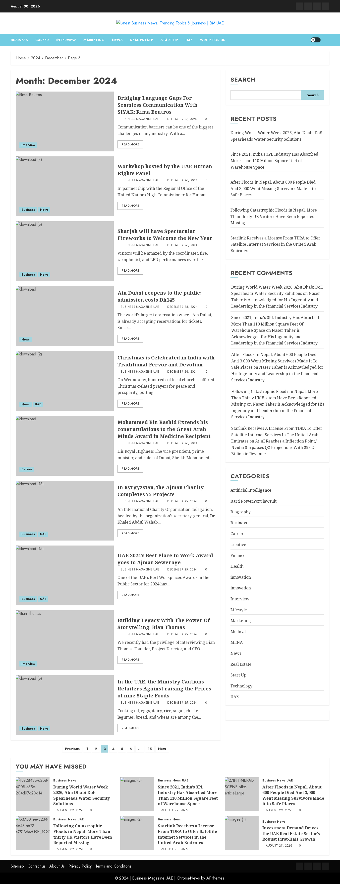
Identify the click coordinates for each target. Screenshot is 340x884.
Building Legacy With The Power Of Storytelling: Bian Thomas (163, 624)
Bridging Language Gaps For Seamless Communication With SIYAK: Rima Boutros (157, 105)
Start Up (169, 39)
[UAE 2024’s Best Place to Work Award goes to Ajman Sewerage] (65, 575)
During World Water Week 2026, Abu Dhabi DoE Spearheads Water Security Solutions (276, 136)
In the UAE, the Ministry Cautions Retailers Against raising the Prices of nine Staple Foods (164, 688)
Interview (66, 39)
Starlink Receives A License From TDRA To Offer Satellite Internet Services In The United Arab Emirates (276, 435)
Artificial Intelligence (250, 490)
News (117, 39)
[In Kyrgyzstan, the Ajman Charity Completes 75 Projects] (65, 511)
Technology (241, 686)
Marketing (94, 39)
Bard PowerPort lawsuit (253, 501)
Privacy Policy (80, 866)
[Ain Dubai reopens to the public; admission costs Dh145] (65, 316)
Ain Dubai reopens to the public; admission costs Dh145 (159, 296)
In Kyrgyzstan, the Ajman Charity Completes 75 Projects (160, 491)
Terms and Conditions (113, 866)
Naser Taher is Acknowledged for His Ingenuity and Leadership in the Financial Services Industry (275, 300)
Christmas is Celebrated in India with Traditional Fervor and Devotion (166, 361)
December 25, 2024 (182, 502)
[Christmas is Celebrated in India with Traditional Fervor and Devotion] (65, 381)
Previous (72, 748)
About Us (57, 866)
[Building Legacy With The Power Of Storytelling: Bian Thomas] (65, 640)
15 (150, 748)
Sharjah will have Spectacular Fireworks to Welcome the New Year (165, 234)
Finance (237, 555)
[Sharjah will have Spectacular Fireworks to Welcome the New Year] (65, 251)
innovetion (240, 588)
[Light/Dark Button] (316, 39)
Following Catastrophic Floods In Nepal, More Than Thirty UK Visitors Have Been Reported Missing (274, 398)
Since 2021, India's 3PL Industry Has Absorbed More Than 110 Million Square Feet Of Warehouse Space (275, 324)
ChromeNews (188, 878)
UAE (188, 39)
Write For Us (212, 39)
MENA (236, 642)
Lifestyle (238, 610)
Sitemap (17, 866)
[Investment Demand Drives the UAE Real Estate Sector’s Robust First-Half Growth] (242, 833)
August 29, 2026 (70, 810)
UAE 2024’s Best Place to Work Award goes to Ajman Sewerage (165, 559)
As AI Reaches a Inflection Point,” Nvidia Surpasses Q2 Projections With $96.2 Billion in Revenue (274, 448)
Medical (238, 631)
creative (238, 545)
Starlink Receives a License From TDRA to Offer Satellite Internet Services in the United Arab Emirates (275, 244)
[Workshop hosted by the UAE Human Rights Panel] (65, 186)
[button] (326, 40)
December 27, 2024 (182, 119)
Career (42, 39)
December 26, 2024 (182, 181)
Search (242, 79)
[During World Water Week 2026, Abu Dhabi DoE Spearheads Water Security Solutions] (33, 794)
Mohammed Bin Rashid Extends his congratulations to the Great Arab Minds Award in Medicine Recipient (164, 429)
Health (236, 566)
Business (19, 39)
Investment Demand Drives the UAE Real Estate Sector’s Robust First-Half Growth (291, 833)
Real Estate (141, 39)
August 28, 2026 (174, 849)
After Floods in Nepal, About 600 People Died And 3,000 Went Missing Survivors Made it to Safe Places (273, 189)
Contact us (37, 866)
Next (162, 748)
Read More (130, 144)
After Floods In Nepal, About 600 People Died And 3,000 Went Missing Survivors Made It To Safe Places (274, 361)
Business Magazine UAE (140, 119)
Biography (240, 512)
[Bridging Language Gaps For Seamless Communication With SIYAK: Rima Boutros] (65, 121)
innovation (240, 577)
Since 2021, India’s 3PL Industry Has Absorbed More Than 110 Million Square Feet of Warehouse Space (274, 161)
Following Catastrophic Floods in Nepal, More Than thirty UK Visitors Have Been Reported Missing (273, 217)
